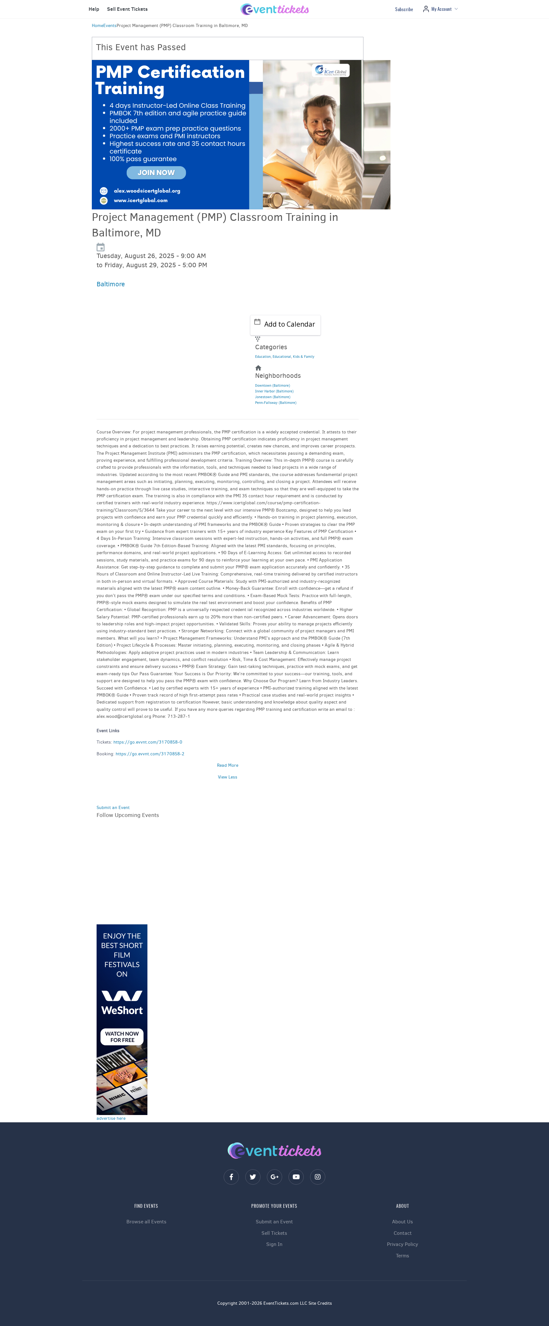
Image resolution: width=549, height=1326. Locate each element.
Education (263, 356)
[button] (93, 9)
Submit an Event (113, 808)
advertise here (111, 1118)
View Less (227, 777)
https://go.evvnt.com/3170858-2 (150, 754)
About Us (402, 1221)
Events (110, 26)
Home (97, 26)
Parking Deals (121, 354)
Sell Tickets (274, 1233)
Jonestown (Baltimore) (272, 397)
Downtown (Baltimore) (272, 385)
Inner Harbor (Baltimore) (274, 391)
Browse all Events (146, 1221)
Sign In (274, 1244)
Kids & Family (304, 356)
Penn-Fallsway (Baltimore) (275, 402)
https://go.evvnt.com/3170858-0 (147, 742)
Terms (402, 1255)
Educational (282, 356)
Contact (403, 1233)
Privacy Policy (402, 1244)
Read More (227, 765)
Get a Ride (117, 370)
